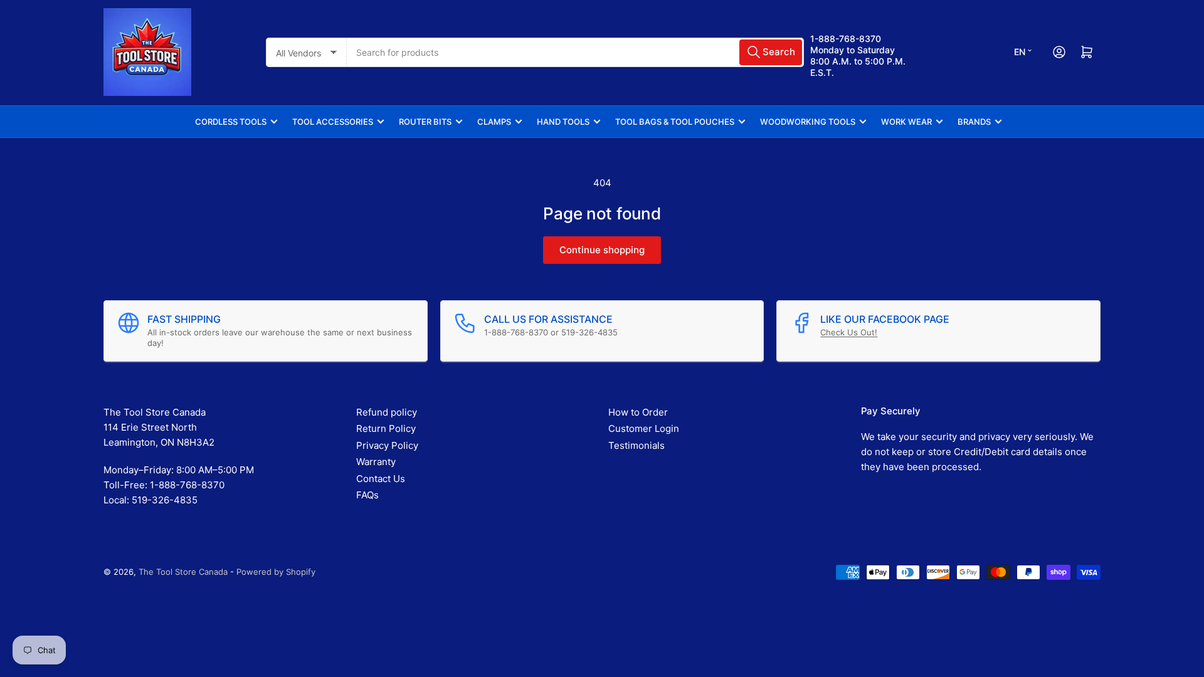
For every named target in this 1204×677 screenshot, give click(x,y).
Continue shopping (602, 250)
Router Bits (425, 122)
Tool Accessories (332, 122)
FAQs (367, 495)
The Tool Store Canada (183, 572)
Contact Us (380, 479)
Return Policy (386, 428)
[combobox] (575, 52)
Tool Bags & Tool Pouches (674, 122)
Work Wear (906, 122)
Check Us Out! (848, 332)
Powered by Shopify (275, 572)
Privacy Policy (387, 445)
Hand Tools (563, 122)
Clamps (494, 122)
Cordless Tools (231, 122)
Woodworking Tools (807, 122)
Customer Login (643, 428)
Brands (974, 122)
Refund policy (386, 412)
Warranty (376, 462)
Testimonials (636, 445)
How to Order (638, 412)
